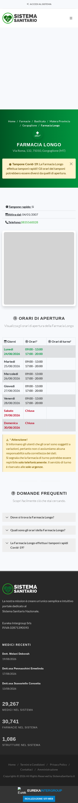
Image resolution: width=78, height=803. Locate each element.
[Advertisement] (39, 69)
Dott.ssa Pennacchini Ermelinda (23, 668)
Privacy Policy (58, 764)
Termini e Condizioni (32, 764)
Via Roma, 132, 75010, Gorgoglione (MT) (39, 150)
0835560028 (29, 222)
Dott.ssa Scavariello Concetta (21, 683)
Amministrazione (47, 769)
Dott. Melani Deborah (16, 653)
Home (12, 764)
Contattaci (26, 769)
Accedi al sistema (40, 4)
